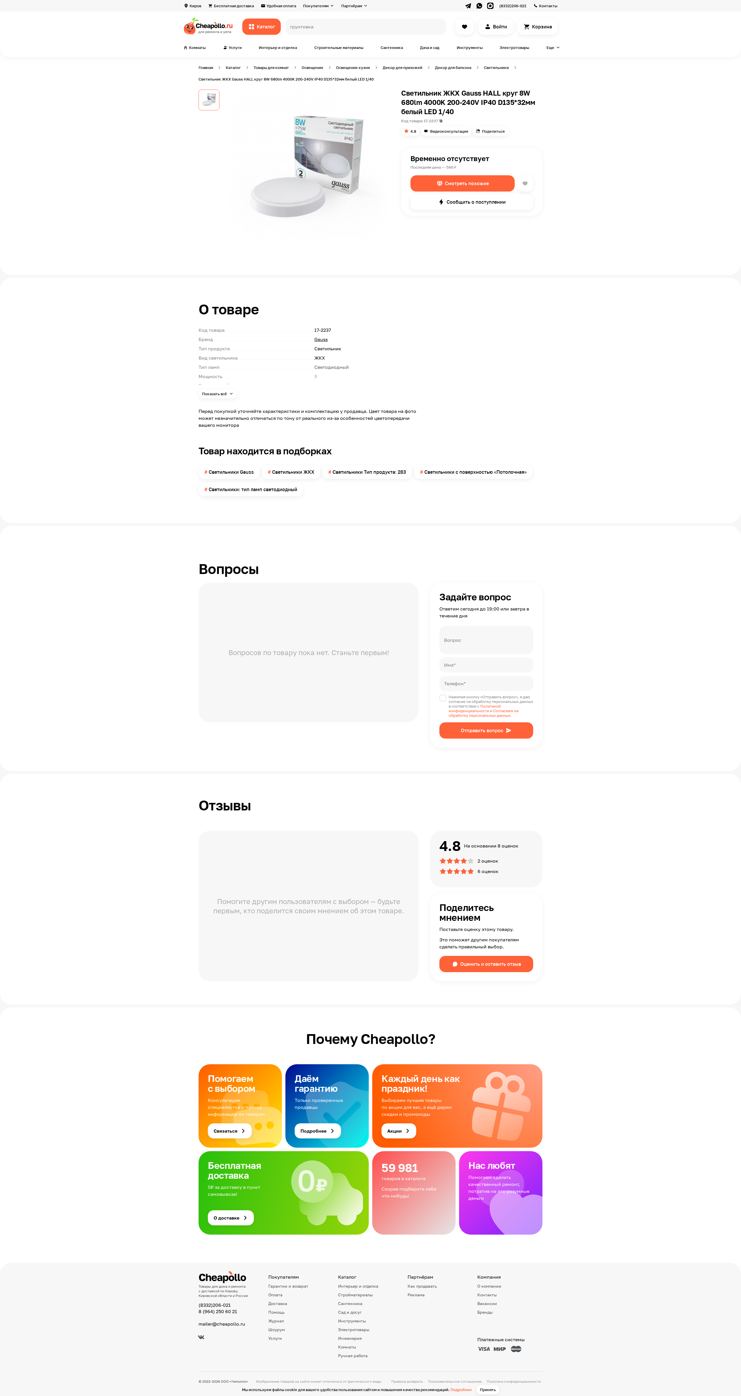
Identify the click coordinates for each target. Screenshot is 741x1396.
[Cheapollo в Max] (490, 5)
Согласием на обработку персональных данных (483, 713)
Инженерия (350, 1338)
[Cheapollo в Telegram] (468, 5)
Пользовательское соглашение (455, 1381)
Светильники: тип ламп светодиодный (253, 489)
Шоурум (276, 1329)
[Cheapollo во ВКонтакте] (201, 1337)
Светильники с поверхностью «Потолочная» (475, 472)
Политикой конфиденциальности (475, 708)
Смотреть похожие (467, 183)
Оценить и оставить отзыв (490, 964)
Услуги (275, 1338)
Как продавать (422, 1286)
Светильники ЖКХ (293, 472)
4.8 (413, 131)
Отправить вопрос (482, 730)
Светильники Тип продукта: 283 (369, 472)
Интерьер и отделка (278, 47)
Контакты (548, 5)
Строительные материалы (338, 47)
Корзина (542, 27)
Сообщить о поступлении (476, 202)
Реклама (416, 1294)
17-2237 (431, 121)
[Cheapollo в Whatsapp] (479, 5)
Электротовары (514, 47)
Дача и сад (429, 47)
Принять (488, 1389)
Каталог (266, 27)
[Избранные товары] (464, 27)
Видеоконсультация (449, 131)
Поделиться (493, 131)
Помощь (276, 1312)
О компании (489, 1286)
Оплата (275, 1294)
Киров (195, 5)
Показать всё (215, 393)
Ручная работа (353, 1355)
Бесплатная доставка (234, 5)
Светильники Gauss (231, 472)
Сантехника (392, 47)
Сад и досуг (350, 1312)
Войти (500, 27)
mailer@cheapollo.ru (222, 1324)
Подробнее (461, 1389)
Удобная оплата (281, 5)
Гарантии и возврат (288, 1286)
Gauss (321, 339)
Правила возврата (407, 1381)
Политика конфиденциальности (514, 1381)
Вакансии (487, 1303)
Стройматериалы (355, 1294)
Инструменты (470, 47)
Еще (550, 47)
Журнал (276, 1320)
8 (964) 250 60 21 (218, 1311)
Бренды (485, 1312)
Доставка (277, 1303)
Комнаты (347, 1346)
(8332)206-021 (512, 5)
